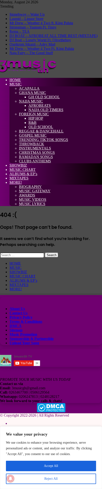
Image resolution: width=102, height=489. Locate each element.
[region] (51, 457)
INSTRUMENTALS (35, 148)
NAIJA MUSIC (31, 101)
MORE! (15, 182)
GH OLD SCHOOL (44, 97)
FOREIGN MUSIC (34, 114)
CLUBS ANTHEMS (35, 161)
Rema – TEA (19, 31)
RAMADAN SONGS (36, 157)
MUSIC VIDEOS (32, 199)
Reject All (51, 478)
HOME (15, 80)
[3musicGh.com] (28, 72)
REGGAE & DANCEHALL (41, 131)
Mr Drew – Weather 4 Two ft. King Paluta (41, 23)
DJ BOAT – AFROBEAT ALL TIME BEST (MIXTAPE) (53, 36)
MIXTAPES (18, 178)
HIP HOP (35, 118)
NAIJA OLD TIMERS (45, 110)
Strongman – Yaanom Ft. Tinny (32, 27)
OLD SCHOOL (40, 127)
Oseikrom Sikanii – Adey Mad (32, 44)
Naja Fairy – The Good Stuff (31, 53)
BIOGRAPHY (30, 187)
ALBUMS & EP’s (23, 174)
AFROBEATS (39, 105)
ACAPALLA (29, 88)
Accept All (51, 466)
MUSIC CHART (22, 170)
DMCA (15, 326)
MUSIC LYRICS (32, 204)
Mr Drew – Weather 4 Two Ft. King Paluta (41, 49)
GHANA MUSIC (32, 93)
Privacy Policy (20, 317)
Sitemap (16, 330)
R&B (32, 123)
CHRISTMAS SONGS (37, 152)
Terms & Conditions (25, 322)
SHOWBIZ (18, 165)
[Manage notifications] (10, 478)
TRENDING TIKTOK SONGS (43, 140)
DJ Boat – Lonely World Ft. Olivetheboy (40, 40)
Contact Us (18, 313)
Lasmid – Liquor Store (26, 19)
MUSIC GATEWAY (35, 191)
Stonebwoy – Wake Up (27, 14)
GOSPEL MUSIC (32, 135)
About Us (17, 309)
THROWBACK (31, 144)
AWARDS (27, 195)
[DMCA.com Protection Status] (51, 411)
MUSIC (15, 84)
